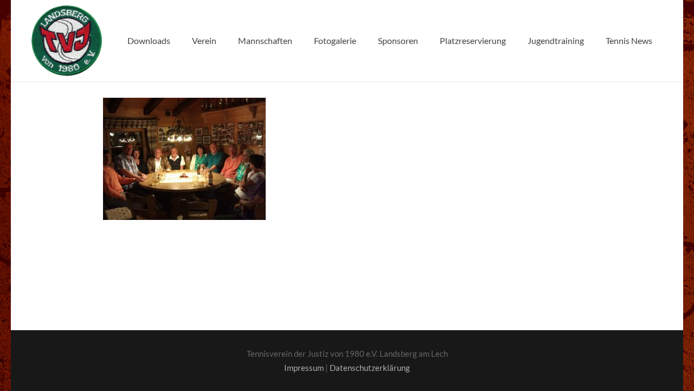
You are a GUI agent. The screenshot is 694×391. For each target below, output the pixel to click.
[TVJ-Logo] (66, 40)
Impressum (304, 368)
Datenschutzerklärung (370, 368)
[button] (221, 40)
